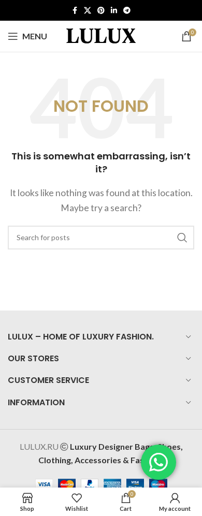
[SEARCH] (182, 237)
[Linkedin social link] (114, 11)
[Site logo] (101, 35)
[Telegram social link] (127, 11)
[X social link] (87, 11)
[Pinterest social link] (101, 11)
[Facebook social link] (74, 11)
